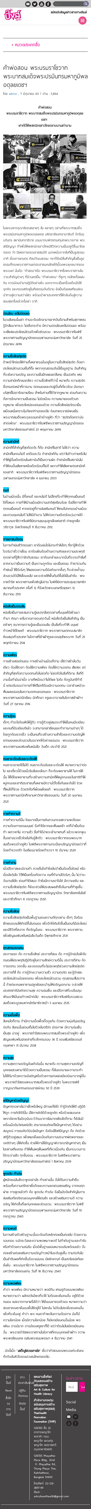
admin (13, 93)
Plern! (8, 1390)
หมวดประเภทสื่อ (26, 44)
